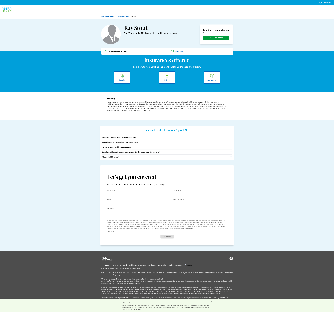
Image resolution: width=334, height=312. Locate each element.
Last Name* (177, 190)
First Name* (111, 190)
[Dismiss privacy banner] (211, 302)
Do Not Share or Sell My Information (170, 265)
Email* (109, 200)
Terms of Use (116, 265)
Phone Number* (178, 200)
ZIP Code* (110, 209)
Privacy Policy (105, 265)
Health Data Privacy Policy (137, 265)
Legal (125, 265)
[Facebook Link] (231, 258)
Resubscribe (152, 265)
